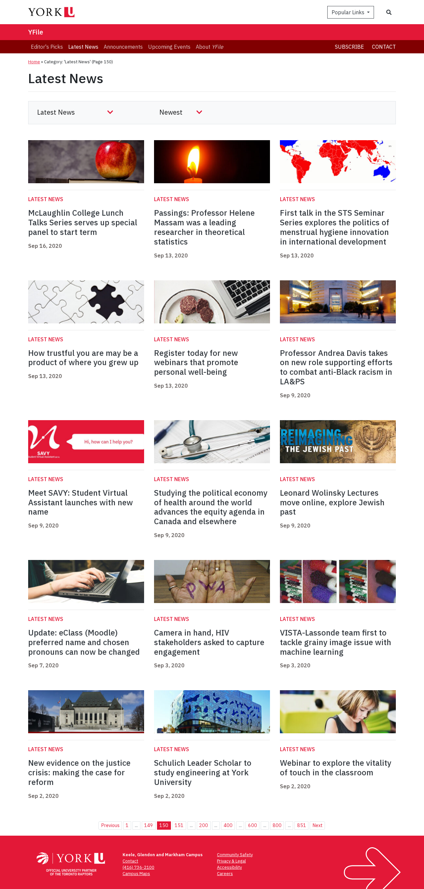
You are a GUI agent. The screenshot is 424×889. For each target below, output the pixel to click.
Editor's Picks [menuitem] (47, 46)
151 (179, 825)
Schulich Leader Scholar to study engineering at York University (202, 772)
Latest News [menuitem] (83, 46)
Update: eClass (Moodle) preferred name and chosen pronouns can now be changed (84, 642)
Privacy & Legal (231, 861)
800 (277, 825)
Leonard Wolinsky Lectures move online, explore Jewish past (332, 502)
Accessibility (229, 867)
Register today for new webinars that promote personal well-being (196, 362)
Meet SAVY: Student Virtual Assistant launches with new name (80, 502)
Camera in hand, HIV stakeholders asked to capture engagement (209, 642)
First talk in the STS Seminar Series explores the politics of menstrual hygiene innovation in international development (334, 227)
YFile (35, 32)
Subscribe (349, 46)
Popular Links (349, 12)
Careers (225, 873)
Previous (110, 825)
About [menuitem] (209, 46)
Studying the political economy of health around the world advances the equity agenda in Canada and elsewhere (210, 507)
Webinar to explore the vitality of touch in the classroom (335, 767)
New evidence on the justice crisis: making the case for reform (79, 772)
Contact (384, 46)
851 (301, 825)
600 (252, 825)
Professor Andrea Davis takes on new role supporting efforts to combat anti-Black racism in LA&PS (336, 367)
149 (148, 825)
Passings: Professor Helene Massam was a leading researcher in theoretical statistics (204, 227)
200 (203, 825)
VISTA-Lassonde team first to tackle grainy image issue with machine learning (335, 642)
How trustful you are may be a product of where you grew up (83, 358)
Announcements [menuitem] (123, 46)
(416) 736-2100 (138, 867)
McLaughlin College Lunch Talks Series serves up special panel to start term (82, 222)
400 (228, 825)
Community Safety (235, 855)
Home (34, 62)
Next (317, 825)
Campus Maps (136, 873)
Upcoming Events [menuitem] (169, 46)
